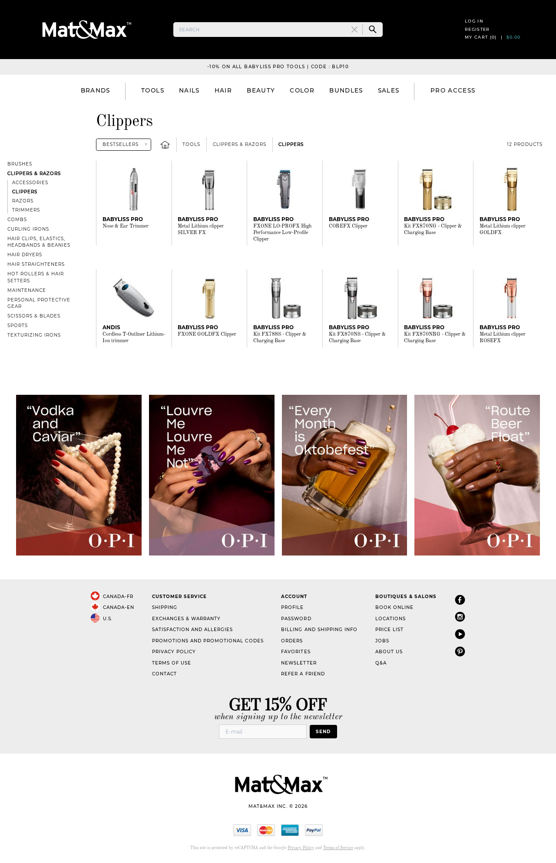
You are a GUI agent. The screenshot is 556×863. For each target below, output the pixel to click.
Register (477, 29)
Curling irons (28, 229)
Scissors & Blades (33, 316)
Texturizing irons (34, 335)
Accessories (30, 182)
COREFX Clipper (348, 226)
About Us (389, 652)
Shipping (164, 607)
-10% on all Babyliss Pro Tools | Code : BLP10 (278, 66)
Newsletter (298, 663)
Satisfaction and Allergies (192, 629)
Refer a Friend (302, 674)
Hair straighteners (36, 264)
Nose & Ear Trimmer (126, 226)
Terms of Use (171, 663)
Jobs (382, 641)
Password (296, 619)
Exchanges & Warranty (186, 619)
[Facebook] (460, 599)
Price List (389, 629)
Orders (292, 641)
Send (323, 731)
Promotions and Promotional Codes (208, 641)
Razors (22, 201)
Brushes (19, 164)
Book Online (394, 607)
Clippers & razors (239, 144)
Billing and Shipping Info (319, 629)
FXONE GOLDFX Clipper (207, 334)
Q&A (381, 663)
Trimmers (26, 210)
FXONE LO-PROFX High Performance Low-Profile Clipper (282, 233)
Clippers (291, 144)
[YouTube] (460, 634)
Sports (17, 325)
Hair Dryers (24, 255)
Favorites (295, 652)
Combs (17, 219)
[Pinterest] (460, 651)
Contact (164, 674)
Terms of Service (338, 848)
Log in (474, 21)
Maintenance (26, 290)
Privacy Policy (174, 652)
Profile (292, 607)
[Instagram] (460, 616)
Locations (390, 619)
